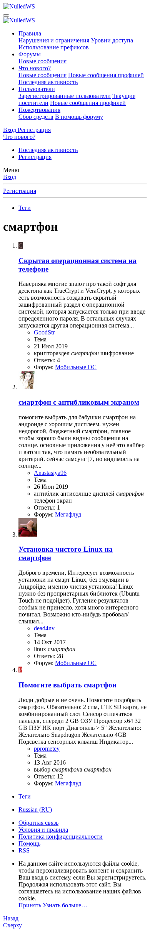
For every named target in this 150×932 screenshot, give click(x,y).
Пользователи (36, 89)
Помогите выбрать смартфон (67, 685)
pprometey (47, 748)
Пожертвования (39, 109)
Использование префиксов (53, 47)
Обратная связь (38, 822)
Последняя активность (48, 82)
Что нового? (34, 68)
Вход (9, 177)
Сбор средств (35, 116)
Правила (29, 33)
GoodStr (44, 332)
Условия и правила (43, 829)
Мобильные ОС (76, 367)
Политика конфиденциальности (60, 836)
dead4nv (44, 628)
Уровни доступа (112, 40)
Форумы (29, 54)
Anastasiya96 (50, 472)
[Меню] (6, 15)
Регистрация (35, 157)
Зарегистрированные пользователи (64, 96)
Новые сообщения (42, 61)
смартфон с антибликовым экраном (78, 402)
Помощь (29, 843)
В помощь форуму (79, 116)
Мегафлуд (68, 514)
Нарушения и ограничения (53, 40)
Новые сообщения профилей (106, 75)
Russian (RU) (35, 809)
